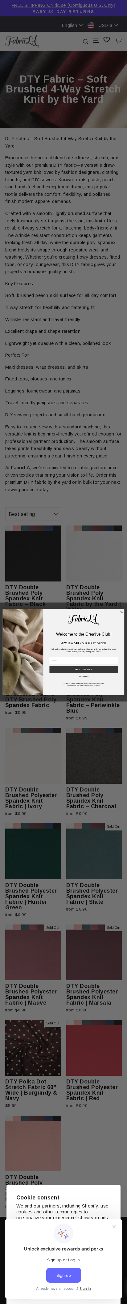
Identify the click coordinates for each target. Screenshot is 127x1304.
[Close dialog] (122, 611)
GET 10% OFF (83, 669)
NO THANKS (84, 677)
